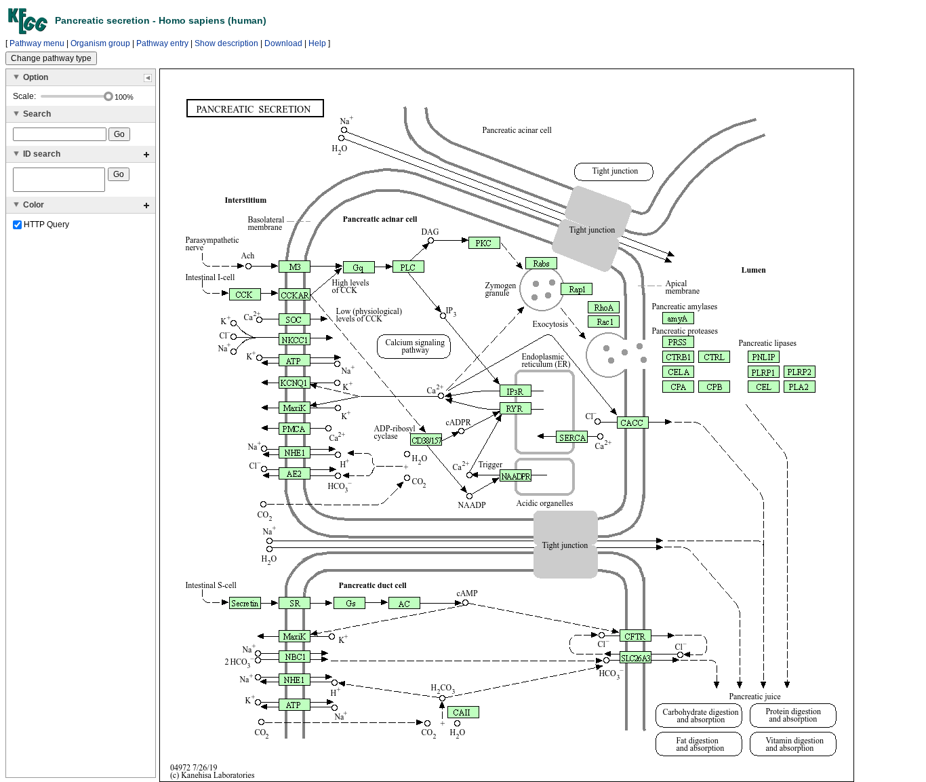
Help (317, 43)
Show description (226, 43)
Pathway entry (162, 43)
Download (283, 43)
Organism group (100, 43)
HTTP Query (45, 224)
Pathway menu (36, 43)
